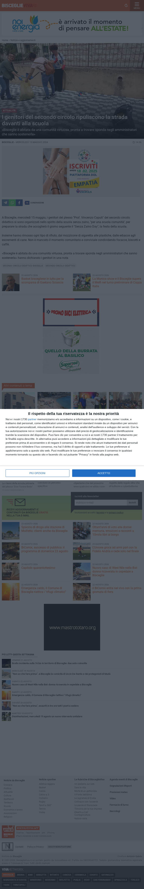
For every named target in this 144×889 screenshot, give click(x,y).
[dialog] (72, 444)
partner (32, 419)
